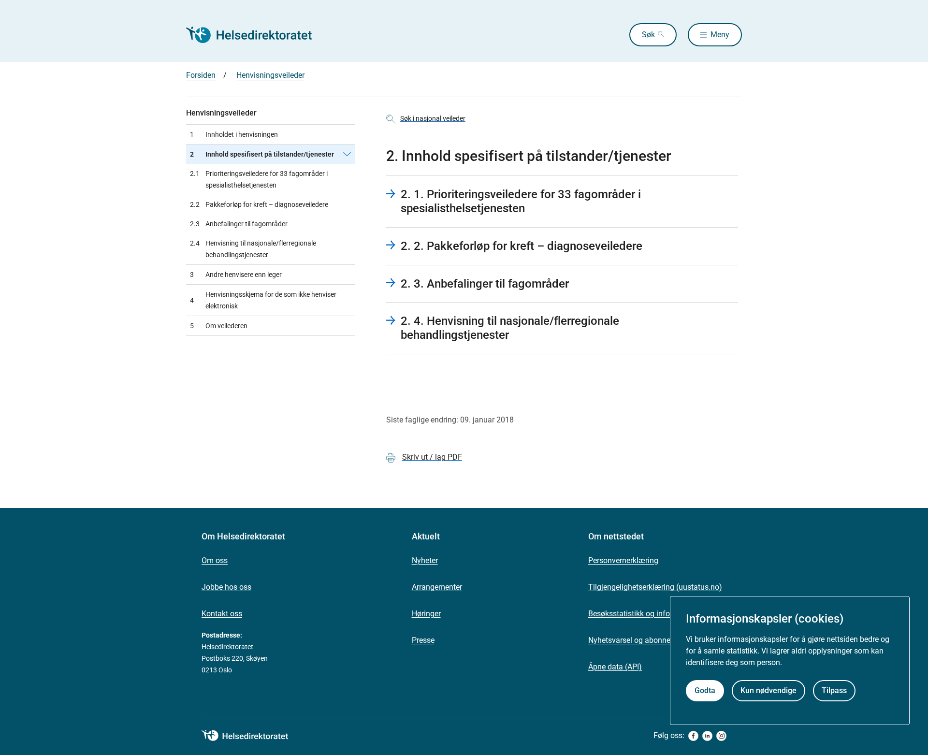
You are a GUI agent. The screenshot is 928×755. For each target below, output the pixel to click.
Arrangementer (437, 587)
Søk (648, 34)
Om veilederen (218, 326)
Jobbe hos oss (226, 587)
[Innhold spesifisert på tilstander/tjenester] (347, 154)
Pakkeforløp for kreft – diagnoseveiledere (259, 204)
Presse (423, 640)
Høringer (426, 613)
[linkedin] (707, 736)
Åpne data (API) (615, 666)
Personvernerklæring (623, 560)
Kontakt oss (222, 613)
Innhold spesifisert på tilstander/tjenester (262, 154)
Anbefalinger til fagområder (239, 224)
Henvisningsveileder (270, 75)
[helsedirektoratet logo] (252, 735)
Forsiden (201, 75)
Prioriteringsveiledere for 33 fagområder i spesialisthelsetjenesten (259, 179)
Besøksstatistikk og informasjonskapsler (657, 613)
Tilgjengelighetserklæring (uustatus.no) (655, 587)
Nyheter (425, 560)
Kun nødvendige (768, 690)
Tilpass (834, 690)
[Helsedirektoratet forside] (255, 35)
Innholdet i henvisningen (234, 134)
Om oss (215, 560)
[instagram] (721, 736)
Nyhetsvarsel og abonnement (638, 640)
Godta (705, 690)
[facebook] (693, 736)
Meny (719, 34)
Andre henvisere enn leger (236, 274)
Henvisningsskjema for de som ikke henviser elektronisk (263, 300)
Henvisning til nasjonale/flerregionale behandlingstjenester (253, 249)
